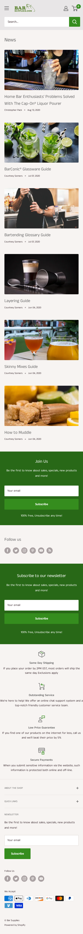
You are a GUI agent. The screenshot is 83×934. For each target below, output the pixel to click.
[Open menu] (6, 8)
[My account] (66, 8)
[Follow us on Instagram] (24, 550)
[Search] (74, 22)
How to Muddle (17, 433)
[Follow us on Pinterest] (33, 550)
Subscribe (41, 504)
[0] (75, 8)
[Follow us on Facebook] (7, 550)
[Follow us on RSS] (49, 550)
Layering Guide (17, 301)
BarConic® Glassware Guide (27, 169)
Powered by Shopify (14, 925)
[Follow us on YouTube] (41, 550)
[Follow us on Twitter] (16, 550)
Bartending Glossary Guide (27, 235)
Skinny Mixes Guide (21, 367)
